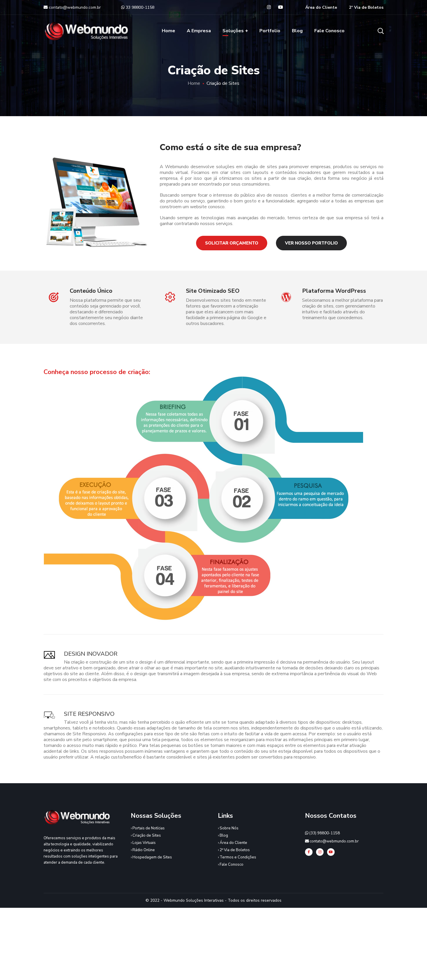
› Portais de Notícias (148, 828)
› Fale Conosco (230, 864)
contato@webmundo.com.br (74, 7)
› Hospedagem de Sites (151, 857)
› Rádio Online (143, 850)
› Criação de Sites (146, 835)
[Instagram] (320, 852)
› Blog (223, 835)
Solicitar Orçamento (231, 243)
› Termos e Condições (237, 857)
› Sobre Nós (228, 828)
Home (194, 83)
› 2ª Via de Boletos (234, 850)
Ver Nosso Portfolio (311, 243)
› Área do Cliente (232, 842)
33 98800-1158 (140, 7)
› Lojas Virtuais (143, 842)
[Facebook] (309, 852)
